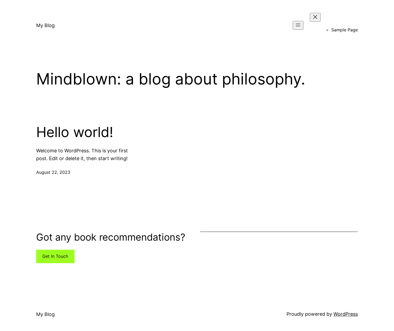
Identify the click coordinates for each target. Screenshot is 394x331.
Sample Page (344, 29)
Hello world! (74, 132)
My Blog (45, 25)
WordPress (345, 314)
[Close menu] (315, 17)
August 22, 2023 (53, 172)
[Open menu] (298, 25)
